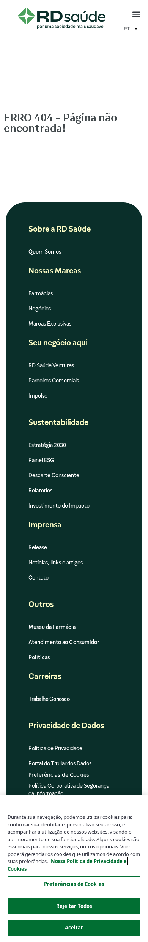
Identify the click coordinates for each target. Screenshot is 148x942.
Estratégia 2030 (47, 445)
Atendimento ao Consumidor (63, 642)
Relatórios (40, 490)
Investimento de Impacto (59, 506)
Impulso (37, 396)
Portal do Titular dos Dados (59, 763)
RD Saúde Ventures (51, 365)
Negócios (39, 309)
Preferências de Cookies (74, 884)
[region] (74, 868)
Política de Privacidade (55, 748)
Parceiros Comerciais (53, 381)
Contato (38, 578)
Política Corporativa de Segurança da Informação (68, 789)
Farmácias (40, 293)
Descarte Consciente (53, 475)
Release (37, 547)
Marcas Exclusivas (49, 324)
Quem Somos (44, 252)
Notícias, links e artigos (55, 563)
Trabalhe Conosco (48, 699)
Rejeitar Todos (74, 906)
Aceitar (74, 927)
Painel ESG (41, 460)
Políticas (39, 657)
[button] (136, 14)
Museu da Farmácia (52, 627)
